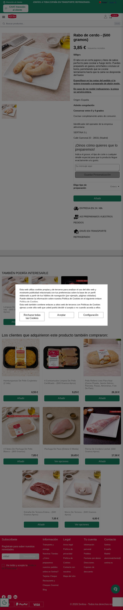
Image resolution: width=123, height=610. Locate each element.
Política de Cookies (29, 301)
